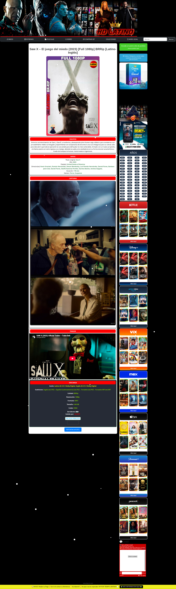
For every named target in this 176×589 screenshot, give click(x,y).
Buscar (171, 39)
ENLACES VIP (72, 422)
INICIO (10, 39)
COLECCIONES (111, 39)
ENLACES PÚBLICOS (73, 419)
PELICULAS (50, 39)
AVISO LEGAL (133, 39)
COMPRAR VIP (90, 39)
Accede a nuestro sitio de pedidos (133, 47)
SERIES (69, 39)
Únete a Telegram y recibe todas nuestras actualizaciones (134, 57)
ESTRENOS (30, 39)
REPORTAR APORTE (73, 430)
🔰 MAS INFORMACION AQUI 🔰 (131, 586)
